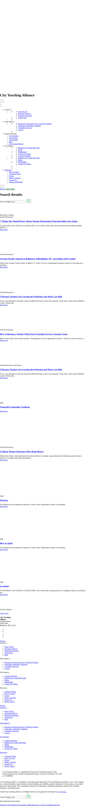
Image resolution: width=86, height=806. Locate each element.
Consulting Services (25, 128)
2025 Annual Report (16, 144)
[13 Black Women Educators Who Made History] (17, 494)
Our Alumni (13, 138)
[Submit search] (28, 201)
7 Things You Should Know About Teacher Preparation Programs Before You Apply (39, 221)
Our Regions (4, 737)
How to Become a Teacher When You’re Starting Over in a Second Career (34, 334)
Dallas (20, 150)
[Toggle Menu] (1, 106)
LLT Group (62, 792)
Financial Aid (15, 805)
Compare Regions (24, 156)
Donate (2, 641)
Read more (4, 230)
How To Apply (9, 694)
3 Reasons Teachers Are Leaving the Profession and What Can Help (31, 296)
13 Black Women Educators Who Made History (22, 451)
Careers (20, 130)
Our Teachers (13, 136)
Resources (8, 170)
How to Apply (14, 172)
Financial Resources (25, 116)
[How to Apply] (17, 580)
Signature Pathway (24, 114)
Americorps (8, 653)
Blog (10, 142)
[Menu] (1, 104)
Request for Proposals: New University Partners (35, 124)
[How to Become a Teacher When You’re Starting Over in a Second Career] (17, 363)
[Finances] (17, 537)
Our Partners (13, 140)
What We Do (22, 112)
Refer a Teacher (10, 698)
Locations (4, 586)
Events (11, 176)
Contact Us (13, 180)
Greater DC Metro (24, 154)
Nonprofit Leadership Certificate (29, 126)
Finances (4, 500)
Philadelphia (22, 152)
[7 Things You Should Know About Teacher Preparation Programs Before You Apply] (17, 252)
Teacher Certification (27, 805)
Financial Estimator (16, 182)
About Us (3, 708)
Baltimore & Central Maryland (29, 148)
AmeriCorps (22, 118)
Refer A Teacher (14, 178)
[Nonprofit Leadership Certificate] (11, 445)
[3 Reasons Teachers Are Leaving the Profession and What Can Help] (17, 328)
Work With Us (5, 723)
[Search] (2, 101)
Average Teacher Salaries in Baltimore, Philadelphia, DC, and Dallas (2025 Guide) (37, 259)
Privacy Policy (9, 702)
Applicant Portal (14, 174)
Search (2, 202)
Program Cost (5, 805)
